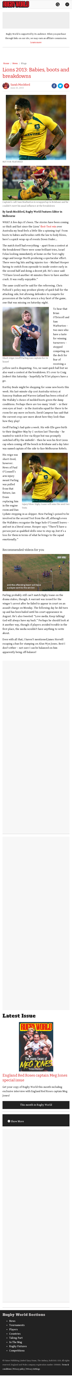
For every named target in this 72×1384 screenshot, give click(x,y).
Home (6, 63)
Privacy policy (19, 1369)
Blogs (24, 63)
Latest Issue (19, 1015)
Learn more (36, 42)
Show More (17, 1121)
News (15, 63)
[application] (36, 572)
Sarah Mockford (20, 84)
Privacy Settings (33, 1369)
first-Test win (48, 226)
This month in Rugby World (36, 1105)
